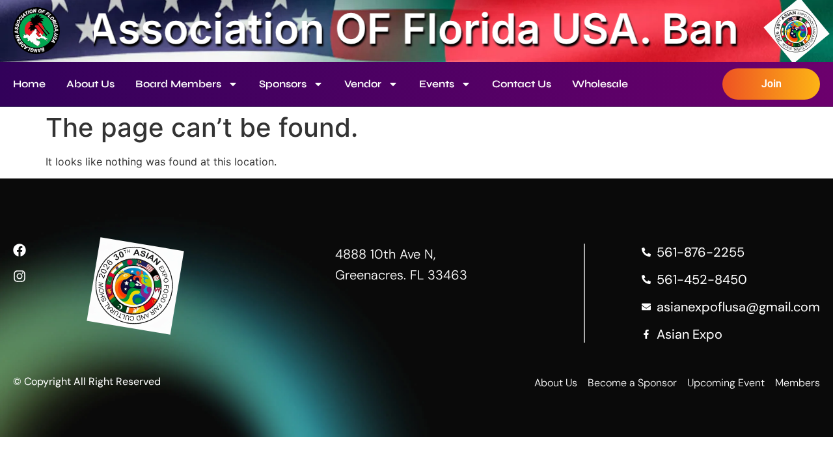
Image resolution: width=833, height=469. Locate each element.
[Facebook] (19, 250)
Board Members (178, 84)
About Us (90, 84)
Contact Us (521, 84)
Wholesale (600, 84)
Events (436, 84)
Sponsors (283, 84)
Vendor (362, 84)
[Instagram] (19, 276)
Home (29, 84)
